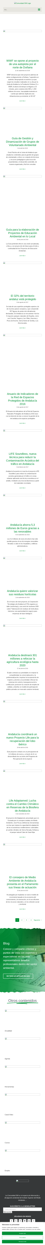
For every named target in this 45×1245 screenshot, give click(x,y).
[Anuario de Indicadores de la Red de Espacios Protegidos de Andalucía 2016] (22, 361)
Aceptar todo (22, 1233)
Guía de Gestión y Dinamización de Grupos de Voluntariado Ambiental (22, 142)
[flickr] (33, 1221)
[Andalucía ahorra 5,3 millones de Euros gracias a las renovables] (22, 507)
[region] (22, 1233)
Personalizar (22, 1237)
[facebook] (11, 1221)
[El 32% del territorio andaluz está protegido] (22, 276)
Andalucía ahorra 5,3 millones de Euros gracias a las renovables (22, 528)
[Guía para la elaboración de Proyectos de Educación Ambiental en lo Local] (22, 200)
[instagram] (20, 1221)
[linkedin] (29, 1221)
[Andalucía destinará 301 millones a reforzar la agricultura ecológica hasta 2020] (22, 637)
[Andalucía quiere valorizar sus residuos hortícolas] (22, 571)
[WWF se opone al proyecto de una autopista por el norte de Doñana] (22, 43)
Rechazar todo (22, 1241)
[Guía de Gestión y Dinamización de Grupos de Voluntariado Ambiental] (22, 120)
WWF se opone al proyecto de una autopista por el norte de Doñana (22, 64)
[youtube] (24, 1221)
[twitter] (16, 1221)
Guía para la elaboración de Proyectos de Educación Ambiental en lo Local (22, 233)
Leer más (22, 101)
